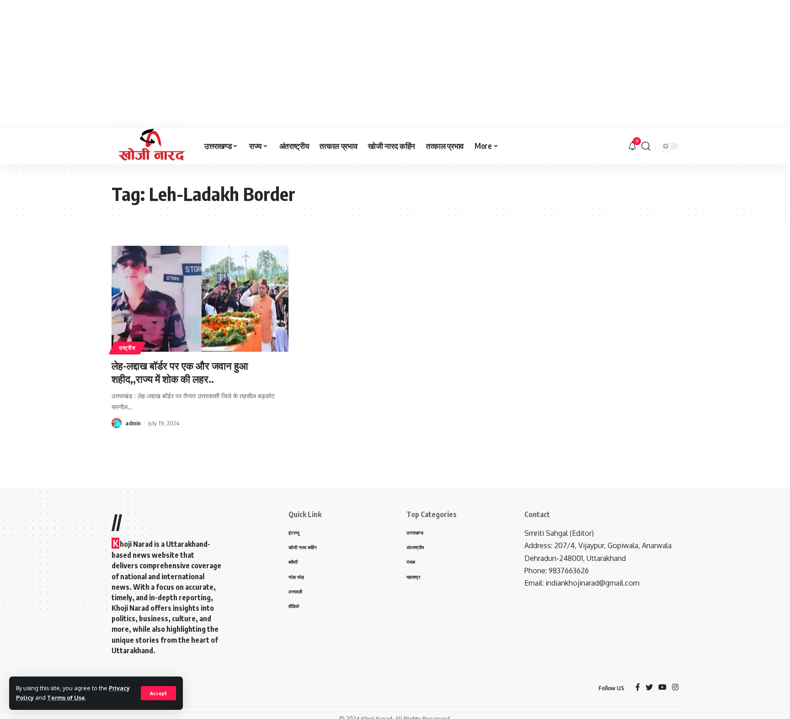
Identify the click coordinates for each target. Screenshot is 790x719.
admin (133, 423)
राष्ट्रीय (127, 347)
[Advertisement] (274, 64)
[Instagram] (675, 687)
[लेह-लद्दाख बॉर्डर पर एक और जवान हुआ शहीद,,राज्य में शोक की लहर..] (200, 299)
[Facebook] (637, 687)
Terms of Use (66, 697)
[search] (646, 146)
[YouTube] (662, 687)
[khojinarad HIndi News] (151, 146)
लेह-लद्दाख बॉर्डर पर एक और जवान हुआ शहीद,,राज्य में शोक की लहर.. (180, 372)
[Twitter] (649, 687)
